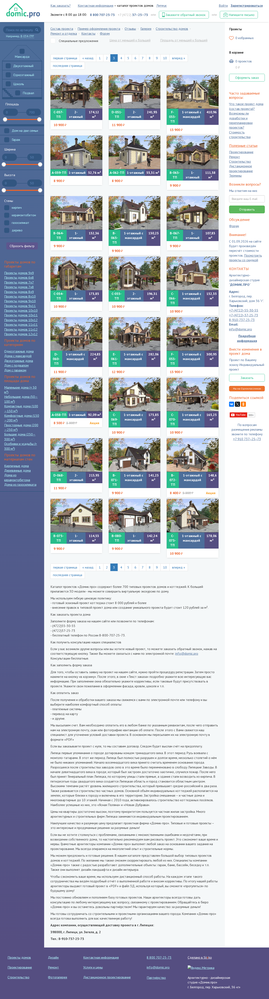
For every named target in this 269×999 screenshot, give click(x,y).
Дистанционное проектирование (241, 168)
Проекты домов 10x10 (21, 310)
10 (165, 58)
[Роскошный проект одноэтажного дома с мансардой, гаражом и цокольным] (193, 92)
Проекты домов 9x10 (20, 301)
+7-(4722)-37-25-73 (243, 315)
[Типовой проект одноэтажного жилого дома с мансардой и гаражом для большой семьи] (135, 334)
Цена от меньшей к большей (129, 40)
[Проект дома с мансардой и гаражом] (193, 394)
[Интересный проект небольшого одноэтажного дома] (193, 152)
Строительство (240, 161)
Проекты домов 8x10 (20, 296)
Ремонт (234, 157)
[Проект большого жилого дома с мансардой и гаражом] (193, 334)
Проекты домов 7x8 (19, 287)
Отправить (247, 209)
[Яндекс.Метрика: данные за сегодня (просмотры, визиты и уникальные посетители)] (201, 967)
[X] (237, 404)
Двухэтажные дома (18, 361)
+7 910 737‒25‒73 (247, 439)
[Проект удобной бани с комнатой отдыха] (76, 394)
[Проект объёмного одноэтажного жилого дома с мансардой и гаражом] (76, 334)
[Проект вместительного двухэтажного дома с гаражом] (135, 92)
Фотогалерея (57, 977)
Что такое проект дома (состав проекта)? (246, 106)
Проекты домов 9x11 (20, 306)
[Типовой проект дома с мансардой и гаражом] (193, 455)
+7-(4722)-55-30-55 (243, 310)
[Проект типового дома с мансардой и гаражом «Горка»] (193, 515)
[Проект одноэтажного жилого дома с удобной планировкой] (193, 213)
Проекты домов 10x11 (21, 315)
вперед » (178, 58)
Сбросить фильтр (22, 246)
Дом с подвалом (16, 365)
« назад (88, 58)
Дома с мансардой (18, 356)
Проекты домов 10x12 (21, 320)
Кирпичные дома (16, 466)
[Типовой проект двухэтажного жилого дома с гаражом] (76, 92)
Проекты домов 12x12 (21, 334)
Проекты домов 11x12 (21, 329)
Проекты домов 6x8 (19, 277)
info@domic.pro (186, 653)
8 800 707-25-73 (159, 957)
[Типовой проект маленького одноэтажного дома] (135, 152)
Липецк (161, 5)
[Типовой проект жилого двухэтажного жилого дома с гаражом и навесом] (135, 273)
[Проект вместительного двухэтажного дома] (76, 455)
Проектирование (241, 152)
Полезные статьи (243, 145)
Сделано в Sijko (200, 957)
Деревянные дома (17, 470)
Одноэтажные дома (19, 351)
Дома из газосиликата (20, 484)
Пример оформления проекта (99, 28)
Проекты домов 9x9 (19, 273)
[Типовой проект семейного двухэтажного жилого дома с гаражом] (76, 273)
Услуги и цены (93, 967)
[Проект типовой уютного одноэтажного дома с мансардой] (135, 455)
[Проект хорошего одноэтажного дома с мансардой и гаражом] (193, 273)
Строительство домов (172, 28)
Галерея (145, 28)
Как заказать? (60, 5)
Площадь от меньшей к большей (183, 40)
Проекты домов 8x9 (19, 292)
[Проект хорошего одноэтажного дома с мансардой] (135, 213)
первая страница (65, 58)
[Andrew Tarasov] (242, 414)
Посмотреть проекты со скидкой (245, 257)
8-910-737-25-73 (242, 320)
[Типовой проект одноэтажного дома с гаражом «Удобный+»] (135, 515)
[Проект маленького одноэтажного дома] (76, 152)
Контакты (88, 33)
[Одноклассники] (243, 404)
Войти (223, 5)
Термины (235, 176)
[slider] (5, 119)
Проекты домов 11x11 (21, 324)
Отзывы (130, 28)
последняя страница (67, 65)
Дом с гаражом (15, 370)
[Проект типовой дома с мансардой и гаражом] (135, 394)
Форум (105, 33)
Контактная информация (95, 5)
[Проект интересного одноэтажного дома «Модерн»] (76, 515)
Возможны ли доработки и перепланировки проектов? (241, 120)
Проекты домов (19, 957)
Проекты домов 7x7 (19, 282)
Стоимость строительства (240, 134)
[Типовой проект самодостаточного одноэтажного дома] (76, 213)
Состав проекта (61, 28)
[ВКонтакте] (231, 404)
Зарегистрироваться (247, 5)
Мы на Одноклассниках (247, 388)
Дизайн (53, 957)
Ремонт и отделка (63, 33)
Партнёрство (156, 977)
